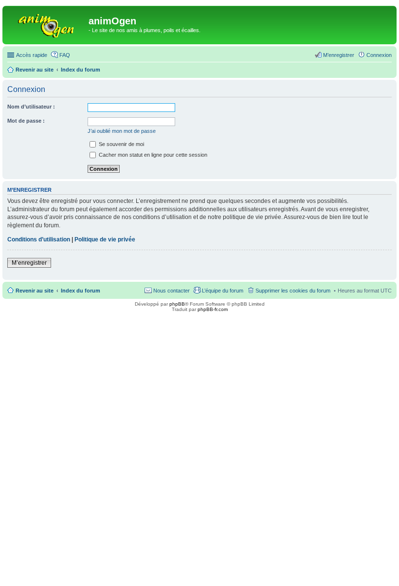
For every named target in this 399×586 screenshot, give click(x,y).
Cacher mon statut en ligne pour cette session (152, 155)
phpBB (177, 304)
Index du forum (80, 290)
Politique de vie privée (104, 239)
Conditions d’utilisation (38, 239)
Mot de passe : (26, 121)
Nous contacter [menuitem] (171, 290)
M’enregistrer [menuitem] (338, 55)
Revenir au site (35, 290)
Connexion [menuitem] (379, 55)
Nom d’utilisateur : (31, 107)
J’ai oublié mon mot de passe (122, 131)
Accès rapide (31, 55)
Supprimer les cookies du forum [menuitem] (292, 290)
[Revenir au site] (47, 23)
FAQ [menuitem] (64, 55)
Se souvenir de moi (120, 144)
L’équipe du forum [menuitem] (222, 290)
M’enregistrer (29, 262)
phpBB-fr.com (213, 309)
